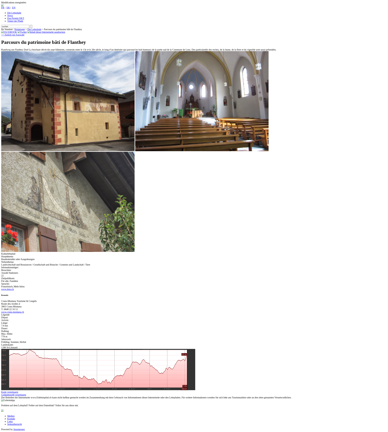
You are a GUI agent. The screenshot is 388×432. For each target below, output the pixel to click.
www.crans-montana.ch (12, 312)
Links (10, 421)
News (10, 15)
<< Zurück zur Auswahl (12, 35)
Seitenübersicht (14, 424)
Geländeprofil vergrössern (13, 394)
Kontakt (11, 418)
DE (8, 7)
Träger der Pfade (15, 21)
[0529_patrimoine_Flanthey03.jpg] (68, 251)
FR (2, 7)
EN (13, 7)
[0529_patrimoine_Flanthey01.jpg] (68, 150)
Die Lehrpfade (14, 13)
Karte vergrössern (9, 392)
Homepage (19, 29)
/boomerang (19, 429)
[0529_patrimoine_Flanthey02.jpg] (202, 150)
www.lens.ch (7, 289)
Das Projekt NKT (15, 18)
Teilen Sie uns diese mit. (66, 405)
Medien (11, 416)
